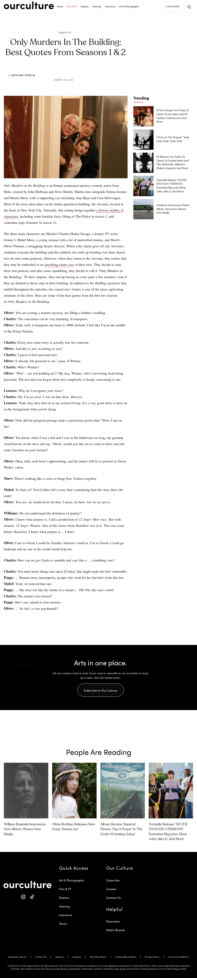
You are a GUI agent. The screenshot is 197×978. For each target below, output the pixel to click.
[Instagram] (23, 897)
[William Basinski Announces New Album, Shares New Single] (26, 790)
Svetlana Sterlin (23, 75)
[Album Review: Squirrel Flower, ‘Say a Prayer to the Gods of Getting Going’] (122, 790)
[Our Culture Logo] (29, 5)
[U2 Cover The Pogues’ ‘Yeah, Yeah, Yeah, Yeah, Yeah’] (143, 139)
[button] (189, 7)
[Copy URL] (86, 70)
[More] (95, 70)
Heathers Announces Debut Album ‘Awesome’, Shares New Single (172, 209)
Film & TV (65, 32)
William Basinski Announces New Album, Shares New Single (25, 829)
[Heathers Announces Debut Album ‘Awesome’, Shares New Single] (143, 209)
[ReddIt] (77, 70)
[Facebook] (59, 70)
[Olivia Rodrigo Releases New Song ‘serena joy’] (74, 790)
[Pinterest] (68, 70)
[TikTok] (32, 897)
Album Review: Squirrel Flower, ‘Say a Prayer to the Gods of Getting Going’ (121, 829)
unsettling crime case (59, 264)
